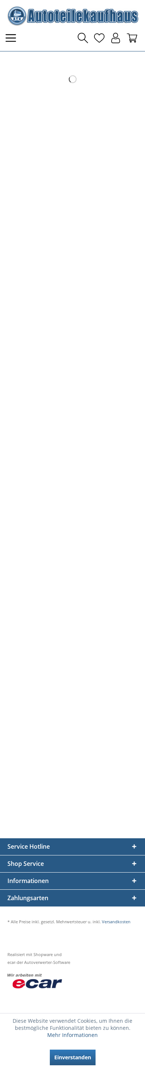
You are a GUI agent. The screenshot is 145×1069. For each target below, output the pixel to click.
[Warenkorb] (132, 38)
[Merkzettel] (99, 38)
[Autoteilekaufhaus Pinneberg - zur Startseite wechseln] (72, 16)
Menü (13, 38)
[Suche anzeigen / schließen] (82, 38)
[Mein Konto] (115, 38)
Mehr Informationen (72, 1034)
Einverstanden (72, 1057)
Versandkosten (116, 921)
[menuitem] (13, 38)
